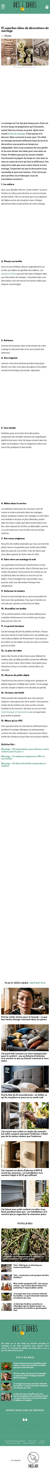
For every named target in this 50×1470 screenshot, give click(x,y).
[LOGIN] (47, 7)
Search (40, 17)
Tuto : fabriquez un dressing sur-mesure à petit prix (28, 1266)
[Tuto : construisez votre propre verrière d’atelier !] (6, 1277)
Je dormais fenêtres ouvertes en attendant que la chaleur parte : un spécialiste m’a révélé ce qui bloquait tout (30, 1307)
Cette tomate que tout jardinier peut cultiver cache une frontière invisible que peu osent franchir (30, 1365)
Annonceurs (32, 1441)
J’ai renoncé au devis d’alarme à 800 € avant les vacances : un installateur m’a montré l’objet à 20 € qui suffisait (22, 1172)
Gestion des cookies (13, 1443)
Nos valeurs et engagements (15, 1441)
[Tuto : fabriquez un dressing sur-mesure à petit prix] (6, 1268)
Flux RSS (41, 1443)
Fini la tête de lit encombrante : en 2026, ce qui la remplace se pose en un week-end (24, 1096)
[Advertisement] (25, 95)
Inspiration (37, 983)
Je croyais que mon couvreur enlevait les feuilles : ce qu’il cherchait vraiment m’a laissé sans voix (30, 1296)
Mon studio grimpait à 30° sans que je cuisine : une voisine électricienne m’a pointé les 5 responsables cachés (30, 1286)
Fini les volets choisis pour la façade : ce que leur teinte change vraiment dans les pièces (24, 1018)
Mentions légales (29, 1443)
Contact (42, 1441)
